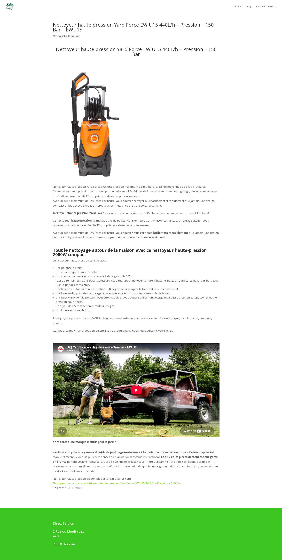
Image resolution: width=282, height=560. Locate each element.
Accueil (238, 6)
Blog (248, 6)
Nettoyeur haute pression (66, 35)
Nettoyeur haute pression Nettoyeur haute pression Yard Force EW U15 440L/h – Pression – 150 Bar (117, 483)
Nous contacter (265, 6)
